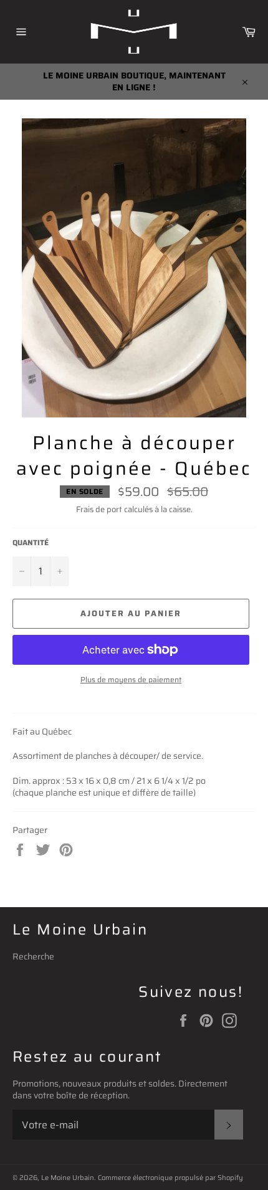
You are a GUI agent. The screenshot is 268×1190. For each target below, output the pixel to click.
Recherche (33, 956)
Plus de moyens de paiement (130, 680)
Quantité (30, 543)
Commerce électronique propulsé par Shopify (170, 1177)
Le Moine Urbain (67, 1177)
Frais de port (99, 509)
